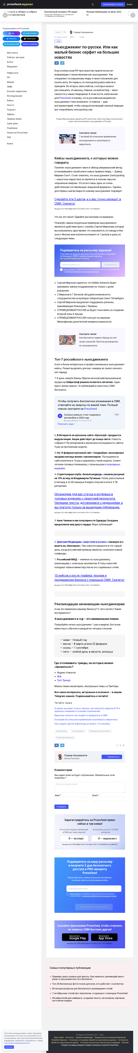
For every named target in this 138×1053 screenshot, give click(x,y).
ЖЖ (59, 676)
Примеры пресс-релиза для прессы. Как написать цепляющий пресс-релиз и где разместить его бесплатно (88, 977)
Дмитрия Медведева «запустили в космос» (82, 541)
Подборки (12, 128)
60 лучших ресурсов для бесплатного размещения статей (82, 988)
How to (10, 105)
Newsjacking (61, 731)
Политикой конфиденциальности (17, 1043)
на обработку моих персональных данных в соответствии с (91, 271)
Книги (10, 143)
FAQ (9, 137)
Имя (58, 795)
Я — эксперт (76, 838)
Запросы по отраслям (30, 44)
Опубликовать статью (113, 4)
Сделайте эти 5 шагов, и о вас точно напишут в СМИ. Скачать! (87, 201)
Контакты (70, 1037)
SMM (9, 86)
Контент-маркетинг (17, 91)
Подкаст (11, 109)
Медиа (10, 82)
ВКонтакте (13, 38)
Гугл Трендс (64, 680)
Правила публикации (84, 1037)
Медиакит (12, 66)
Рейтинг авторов (15, 57)
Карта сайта (59, 1037)
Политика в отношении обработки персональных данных (92, 1040)
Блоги (10, 62)
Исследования (14, 96)
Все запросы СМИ (13, 44)
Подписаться (113, 757)
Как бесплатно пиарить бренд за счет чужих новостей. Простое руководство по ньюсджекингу (98, 341)
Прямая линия (14, 119)
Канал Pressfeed (31, 33)
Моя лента (12, 53)
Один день (12, 123)
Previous (5, 15)
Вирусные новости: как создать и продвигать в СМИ (80, 715)
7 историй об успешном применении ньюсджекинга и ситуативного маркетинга (97, 140)
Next (132, 15)
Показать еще (65, 424)
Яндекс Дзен (31, 38)
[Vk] (56, 63)
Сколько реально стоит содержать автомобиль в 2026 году (82, 416)
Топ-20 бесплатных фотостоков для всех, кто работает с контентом (87, 984)
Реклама (125, 1043)
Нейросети (12, 73)
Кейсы (10, 100)
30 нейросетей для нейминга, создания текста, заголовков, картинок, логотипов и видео (88, 999)
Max (13, 33)
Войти (129, 4)
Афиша (10, 114)
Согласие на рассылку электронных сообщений (100, 1043)
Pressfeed (65, 98)
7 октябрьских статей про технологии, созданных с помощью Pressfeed (89, 993)
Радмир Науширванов (75, 755)
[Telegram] (62, 63)
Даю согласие (68, 269)
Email (95, 795)
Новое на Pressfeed (17, 132)
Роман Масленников (64, 738)
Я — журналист (107, 838)
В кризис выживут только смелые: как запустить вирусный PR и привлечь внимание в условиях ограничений (87, 709)
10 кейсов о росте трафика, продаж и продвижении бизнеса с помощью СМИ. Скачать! (89, 578)
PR (8, 77)
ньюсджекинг (78, 731)
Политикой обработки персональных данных (82, 272)
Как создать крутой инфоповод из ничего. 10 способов (82, 724)
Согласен (9, 1047)
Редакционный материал (100, 731)
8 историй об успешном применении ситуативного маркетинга (86, 719)
